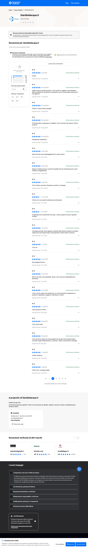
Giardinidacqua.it (29, 10)
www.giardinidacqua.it (17, 418)
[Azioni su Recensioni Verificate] (78, 78)
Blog (67, 3)
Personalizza (60, 544)
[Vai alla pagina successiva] (65, 378)
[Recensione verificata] (66, 72)
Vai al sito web (18, 424)
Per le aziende (75, 3)
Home (10, 10)
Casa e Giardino (18, 10)
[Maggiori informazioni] (35, 521)
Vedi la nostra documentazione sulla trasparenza (21, 527)
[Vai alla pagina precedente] (46, 378)
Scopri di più (48, 57)
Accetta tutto (81, 544)
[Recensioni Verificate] (14, 3)
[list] (44, 449)
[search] (23, 89)
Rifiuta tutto (70, 544)
